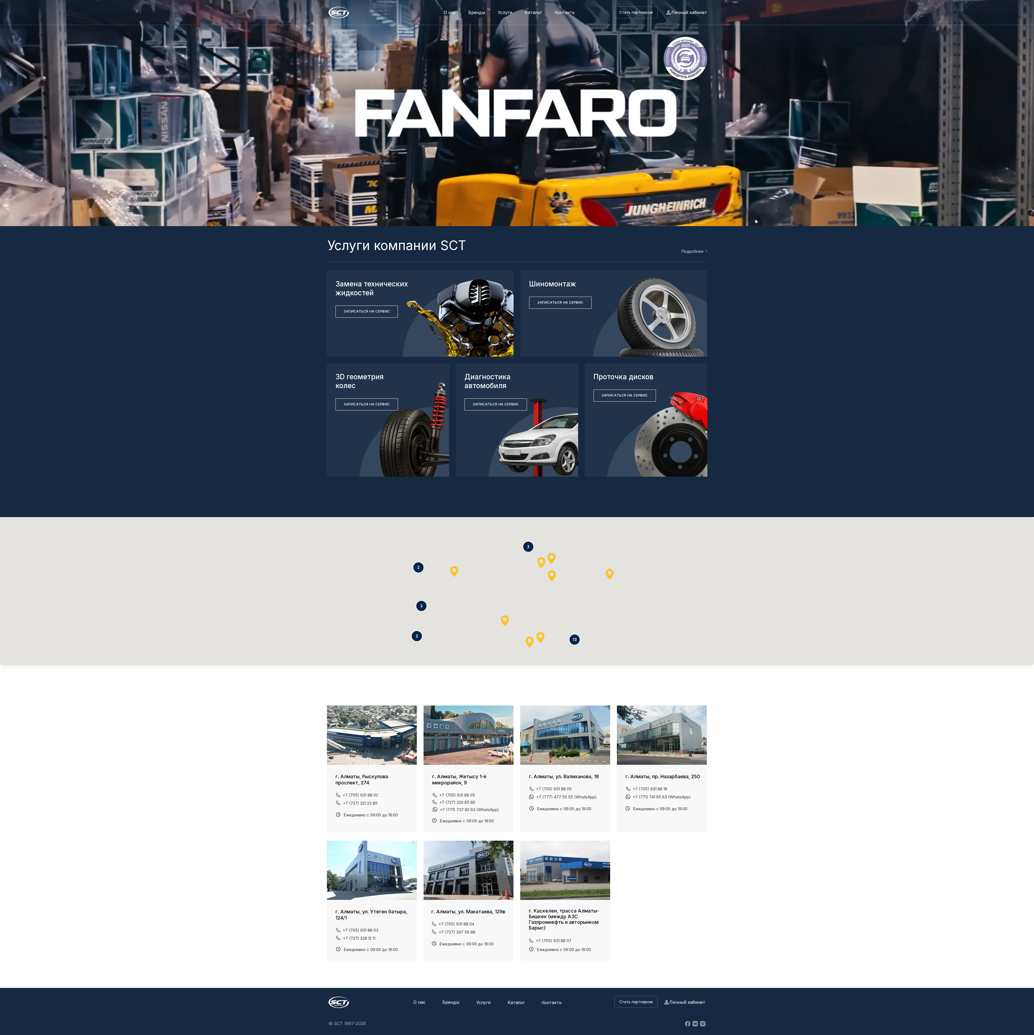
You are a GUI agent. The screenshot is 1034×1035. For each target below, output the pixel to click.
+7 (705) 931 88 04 (456, 924)
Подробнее (692, 251)
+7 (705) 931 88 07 (553, 940)
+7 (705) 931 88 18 (650, 788)
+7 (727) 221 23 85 (360, 803)
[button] (636, 12)
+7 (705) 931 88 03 (360, 930)
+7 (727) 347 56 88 (457, 932)
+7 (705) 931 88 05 (554, 788)
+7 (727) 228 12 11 (359, 938)
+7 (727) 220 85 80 (457, 802)
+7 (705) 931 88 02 (360, 795)
